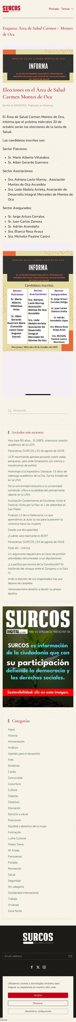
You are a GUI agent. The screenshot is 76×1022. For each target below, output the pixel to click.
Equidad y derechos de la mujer (27, 826)
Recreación (14, 869)
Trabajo (12, 899)
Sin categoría (16, 887)
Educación (14, 808)
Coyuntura (14, 784)
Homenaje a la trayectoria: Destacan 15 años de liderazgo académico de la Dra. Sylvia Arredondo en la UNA (38, 476)
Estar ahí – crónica (19, 548)
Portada (54, 9)
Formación (14, 832)
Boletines (14, 766)
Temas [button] (65, 9)
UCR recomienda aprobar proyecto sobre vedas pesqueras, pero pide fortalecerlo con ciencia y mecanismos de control (37, 461)
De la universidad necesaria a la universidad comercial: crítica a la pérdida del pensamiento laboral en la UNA (36, 490)
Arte (10, 760)
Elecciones (14, 820)
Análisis (13, 748)
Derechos (48, 105)
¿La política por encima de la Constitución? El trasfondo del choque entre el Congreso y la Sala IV (38, 568)
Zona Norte (15, 911)
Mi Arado (13, 850)
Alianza (12, 735)
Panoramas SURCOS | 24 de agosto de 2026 (36, 542)
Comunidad (15, 778)
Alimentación (16, 742)
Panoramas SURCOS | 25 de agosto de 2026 (36, 451)
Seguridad (14, 881)
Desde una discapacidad (23, 530)
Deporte (13, 796)
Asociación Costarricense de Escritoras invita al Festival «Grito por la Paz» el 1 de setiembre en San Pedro (37, 505)
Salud (11, 875)
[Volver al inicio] (11, 9)
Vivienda (13, 905)
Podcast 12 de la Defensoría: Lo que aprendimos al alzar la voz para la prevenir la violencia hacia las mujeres (35, 519)
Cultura (12, 790)
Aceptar (38, 995)
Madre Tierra (16, 844)
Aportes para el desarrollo (24, 754)
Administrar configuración (38, 1011)
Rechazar (38, 1003)
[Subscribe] (70, 956)
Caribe (12, 772)
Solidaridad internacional (23, 893)
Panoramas (15, 856)
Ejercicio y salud (18, 814)
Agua (11, 729)
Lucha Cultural (17, 838)
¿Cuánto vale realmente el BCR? (28, 536)
